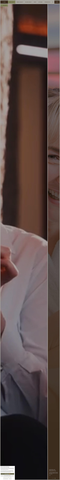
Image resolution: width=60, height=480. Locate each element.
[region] (7, 470)
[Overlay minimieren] (14, 467)
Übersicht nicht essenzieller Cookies (7, 477)
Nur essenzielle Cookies (7, 475)
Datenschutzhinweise (5, 478)
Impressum (10, 478)
